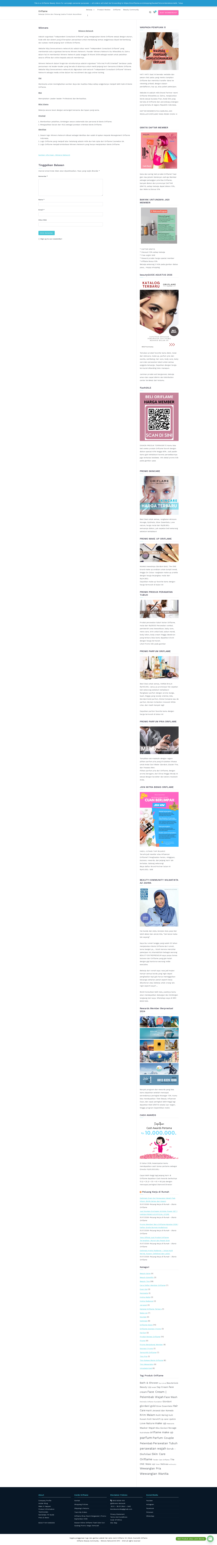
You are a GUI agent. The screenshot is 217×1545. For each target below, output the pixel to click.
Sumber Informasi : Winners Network (54, 155)
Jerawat (143, 1305)
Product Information (46, 1509)
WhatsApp (150, 1516)
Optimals (143, 1321)
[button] (93, 9)
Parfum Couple (163, 1437)
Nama (41, 200)
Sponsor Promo (146, 1349)
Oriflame (42, 11)
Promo (142, 1341)
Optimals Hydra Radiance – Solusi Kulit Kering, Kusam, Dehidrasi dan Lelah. (156, 1252)
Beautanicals (172, 1383)
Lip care (164, 1419)
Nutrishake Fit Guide (46, 1515)
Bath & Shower (149, 1382)
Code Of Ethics (116, 1520)
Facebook (150, 1508)
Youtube (149, 1500)
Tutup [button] (180, 3)
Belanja (89, 10)
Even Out (143, 1289)
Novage (172, 1428)
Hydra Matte (145, 1297)
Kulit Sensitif (153, 1419)
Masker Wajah (147, 1428)
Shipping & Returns (81, 1508)
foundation (158, 1402)
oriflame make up (161, 1432)
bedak (154, 1387)
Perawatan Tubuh (165, 1443)
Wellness (164, 1464)
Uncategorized (146, 1368)
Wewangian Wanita (154, 1473)
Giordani (167, 1401)
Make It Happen (44, 1506)
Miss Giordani (162, 1428)
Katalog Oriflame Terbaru (151, 1309)
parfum (146, 1438)
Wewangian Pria (150, 1468)
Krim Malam (147, 1414)
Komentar (43, 176)
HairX (149, 1410)
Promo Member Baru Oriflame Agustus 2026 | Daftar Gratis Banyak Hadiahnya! (159, 1225)
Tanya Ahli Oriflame (148, 1352)
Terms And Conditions (118, 1517)
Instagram (150, 1504)
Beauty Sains (145, 1273)
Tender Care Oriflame (161, 1460)
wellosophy (172, 1464)
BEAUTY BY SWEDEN (46, 1523)
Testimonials (43, 1512)
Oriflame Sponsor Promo (150, 1329)
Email (41, 210)
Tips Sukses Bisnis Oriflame (151, 1360)
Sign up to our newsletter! (51, 239)
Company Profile (44, 1500)
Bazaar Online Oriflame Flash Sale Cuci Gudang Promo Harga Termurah (89, 1524)
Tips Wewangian (146, 1364)
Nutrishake (145, 1433)
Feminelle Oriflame (146, 1402)
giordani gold (148, 1406)
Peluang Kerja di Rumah (155, 1191)
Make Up (143, 1313)
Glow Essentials (164, 1406)
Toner (158, 1464)
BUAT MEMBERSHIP (168, 13)
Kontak (77, 1500)
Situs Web (42, 220)
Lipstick (172, 1419)
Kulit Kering (162, 1415)
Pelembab (146, 1443)
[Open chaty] (210, 1538)
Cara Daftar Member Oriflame (152, 1285)
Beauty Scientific (147, 1277)
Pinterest (149, 1512)
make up (160, 1423)
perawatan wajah (153, 1448)
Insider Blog (43, 1503)
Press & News (43, 1517)
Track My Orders (80, 1512)
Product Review (103, 10)
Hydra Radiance (146, 1301)
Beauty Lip (145, 1387)
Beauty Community (131, 10)
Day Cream (162, 1387)
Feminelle (144, 1293)
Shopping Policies (81, 1504)
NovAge (143, 1317)
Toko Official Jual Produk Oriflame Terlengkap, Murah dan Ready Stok (155, 1239)
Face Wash (170, 1397)
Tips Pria (143, 1356)
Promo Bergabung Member (151, 1345)
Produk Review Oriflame (150, 1337)
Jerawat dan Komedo (163, 1410)
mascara (170, 1424)
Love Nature (147, 1423)
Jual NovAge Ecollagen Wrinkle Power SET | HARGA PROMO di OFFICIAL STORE (158, 1212)
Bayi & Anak (162, 1383)
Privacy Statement (117, 1514)
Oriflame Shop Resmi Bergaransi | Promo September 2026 (90, 1517)
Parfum (143, 1333)
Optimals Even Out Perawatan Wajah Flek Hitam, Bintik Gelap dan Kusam (157, 1199)
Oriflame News (146, 1325)
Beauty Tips (145, 1281)
